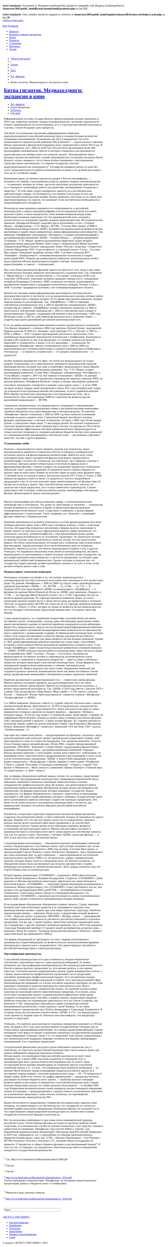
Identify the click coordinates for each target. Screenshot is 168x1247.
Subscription (15, 1231)
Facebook (13, 26)
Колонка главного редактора (25, 34)
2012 (13, 70)
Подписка (14, 1228)
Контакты (14, 46)
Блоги (12, 37)
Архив (13, 49)
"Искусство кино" (20, 58)
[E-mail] (15, 113)
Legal (12, 1237)
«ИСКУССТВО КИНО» (16, 1217)
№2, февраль (17, 76)
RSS (5, 26)
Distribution (15, 1225)
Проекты (14, 40)
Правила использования (22, 1234)
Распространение (19, 1222)
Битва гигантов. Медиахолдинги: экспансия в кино (43, 93)
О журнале (15, 43)
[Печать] (15, 110)
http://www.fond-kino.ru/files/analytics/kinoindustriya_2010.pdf (39, 1177)
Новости (14, 31)
